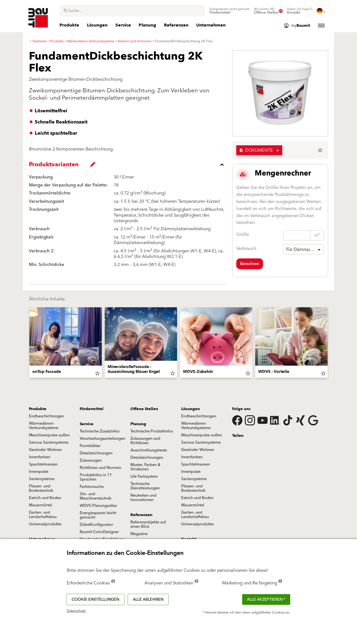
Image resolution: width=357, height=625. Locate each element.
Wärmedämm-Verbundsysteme (43, 425)
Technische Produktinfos (151, 431)
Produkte (37, 408)
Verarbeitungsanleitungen (102, 438)
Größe (242, 234)
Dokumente (256, 150)
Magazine (139, 533)
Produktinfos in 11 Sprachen (96, 477)
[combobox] (132, 11)
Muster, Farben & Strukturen (145, 467)
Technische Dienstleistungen (145, 486)
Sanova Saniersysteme (48, 442)
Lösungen (190, 408)
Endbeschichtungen (46, 416)
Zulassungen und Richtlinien (145, 440)
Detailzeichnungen (96, 453)
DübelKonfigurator (96, 524)
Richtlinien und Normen (100, 467)
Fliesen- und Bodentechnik (41, 488)
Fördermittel (91, 408)
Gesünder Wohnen (45, 449)
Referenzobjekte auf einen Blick (148, 524)
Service (87, 424)
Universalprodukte (45, 524)
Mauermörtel (40, 505)
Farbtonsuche (92, 486)
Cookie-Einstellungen (95, 599)
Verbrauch (246, 248)
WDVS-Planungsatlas (98, 505)
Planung (138, 424)
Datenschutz (76, 611)
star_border (320, 150)
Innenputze (38, 471)
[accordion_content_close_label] (128, 164)
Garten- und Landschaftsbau (43, 514)
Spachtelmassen (43, 464)
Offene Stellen (144, 408)
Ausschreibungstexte (148, 450)
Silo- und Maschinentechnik (95, 496)
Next (329, 343)
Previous (27, 343)
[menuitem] (229, 11)
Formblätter (90, 445)
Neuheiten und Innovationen (143, 497)
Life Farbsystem (144, 476)
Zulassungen (91, 460)
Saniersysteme (41, 478)
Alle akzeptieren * (266, 599)
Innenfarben (39, 457)
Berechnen (249, 263)
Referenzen (141, 514)
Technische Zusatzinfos (99, 431)
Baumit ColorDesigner (99, 531)
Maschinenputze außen (49, 435)
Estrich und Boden (45, 497)
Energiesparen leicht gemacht (98, 515)
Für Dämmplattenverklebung (305, 249)
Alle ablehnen (148, 599)
